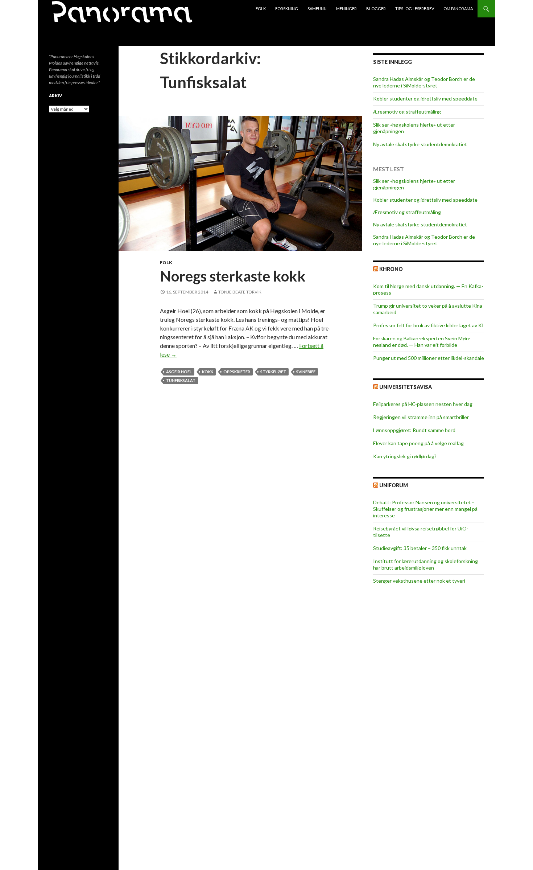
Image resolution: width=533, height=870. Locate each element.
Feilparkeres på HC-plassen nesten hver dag (422, 404)
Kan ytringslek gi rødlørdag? (405, 456)
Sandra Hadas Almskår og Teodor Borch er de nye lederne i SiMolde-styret (424, 82)
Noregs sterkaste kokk (233, 276)
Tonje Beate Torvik (239, 292)
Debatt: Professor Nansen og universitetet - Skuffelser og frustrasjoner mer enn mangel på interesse (425, 508)
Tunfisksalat (180, 380)
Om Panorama (458, 8)
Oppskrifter (236, 371)
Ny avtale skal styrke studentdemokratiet (420, 144)
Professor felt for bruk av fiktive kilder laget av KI (428, 325)
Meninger (346, 8)
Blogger (376, 8)
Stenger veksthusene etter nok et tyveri (419, 581)
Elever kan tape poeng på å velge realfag (418, 443)
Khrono (391, 269)
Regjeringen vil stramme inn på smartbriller (421, 417)
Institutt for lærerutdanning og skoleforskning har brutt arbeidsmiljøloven (425, 564)
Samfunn (317, 8)
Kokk (207, 371)
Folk (261, 8)
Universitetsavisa (405, 387)
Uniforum (393, 485)
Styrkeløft (273, 371)
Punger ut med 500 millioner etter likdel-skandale (428, 358)
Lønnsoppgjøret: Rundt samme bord (414, 430)
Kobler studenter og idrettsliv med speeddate (425, 98)
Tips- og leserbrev (414, 8)
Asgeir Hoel (179, 371)
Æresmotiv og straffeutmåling (407, 111)
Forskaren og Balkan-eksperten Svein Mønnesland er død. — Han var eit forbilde (422, 341)
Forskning (286, 8)
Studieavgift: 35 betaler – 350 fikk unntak (420, 548)
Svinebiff (305, 371)
